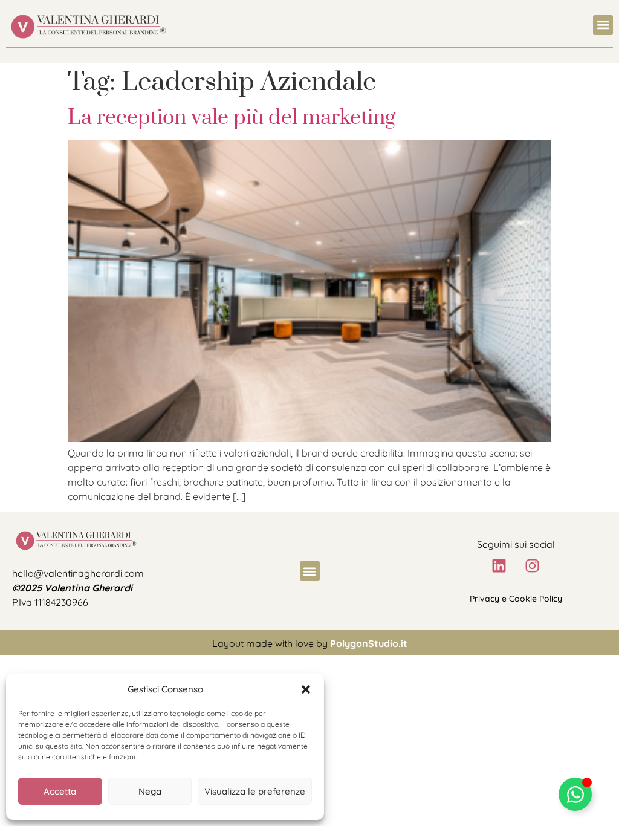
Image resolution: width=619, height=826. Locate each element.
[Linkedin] (499, 565)
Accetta (60, 791)
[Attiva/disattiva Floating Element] (575, 794)
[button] (306, 689)
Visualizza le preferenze (254, 791)
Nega (149, 791)
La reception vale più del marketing (231, 118)
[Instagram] (532, 565)
